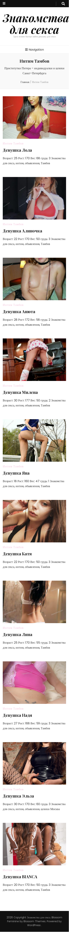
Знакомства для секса (36, 23)
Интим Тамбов (13, 143)
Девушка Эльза (18, 796)
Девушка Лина (17, 634)
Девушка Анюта (19, 311)
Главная (25, 82)
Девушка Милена (20, 392)
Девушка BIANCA (20, 876)
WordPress (34, 925)
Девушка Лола (17, 150)
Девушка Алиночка (22, 231)
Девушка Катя (17, 553)
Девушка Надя (17, 715)
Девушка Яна (16, 473)
